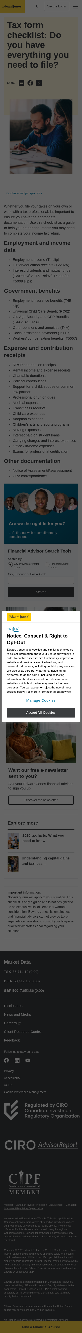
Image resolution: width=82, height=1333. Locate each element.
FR (16, 629)
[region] (41, 667)
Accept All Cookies (41, 712)
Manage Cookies (41, 700)
